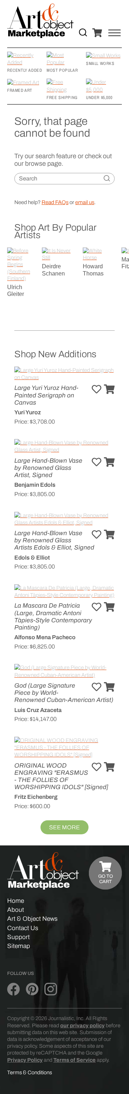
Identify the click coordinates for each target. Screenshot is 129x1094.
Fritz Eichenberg (35, 797)
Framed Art (19, 90)
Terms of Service (74, 1060)
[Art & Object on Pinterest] (32, 989)
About (15, 909)
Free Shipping (62, 97)
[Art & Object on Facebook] (13, 989)
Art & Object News (32, 918)
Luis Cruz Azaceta (38, 710)
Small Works (100, 63)
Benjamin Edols (35, 485)
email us (84, 202)
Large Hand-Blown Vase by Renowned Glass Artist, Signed (48, 467)
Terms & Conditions (29, 1072)
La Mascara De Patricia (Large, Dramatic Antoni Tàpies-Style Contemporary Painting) (53, 616)
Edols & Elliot (32, 558)
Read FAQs (55, 202)
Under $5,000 (99, 97)
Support (18, 937)
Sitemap (18, 946)
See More (64, 827)
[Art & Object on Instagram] (50, 989)
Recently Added (24, 70)
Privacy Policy (25, 1060)
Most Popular (62, 70)
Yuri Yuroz (27, 412)
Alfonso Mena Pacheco (45, 637)
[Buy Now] (109, 390)
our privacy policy (82, 1025)
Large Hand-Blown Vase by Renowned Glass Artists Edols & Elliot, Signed (54, 540)
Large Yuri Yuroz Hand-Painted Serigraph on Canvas (46, 395)
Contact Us (22, 928)
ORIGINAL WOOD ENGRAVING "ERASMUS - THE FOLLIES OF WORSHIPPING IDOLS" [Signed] (61, 776)
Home (15, 900)
